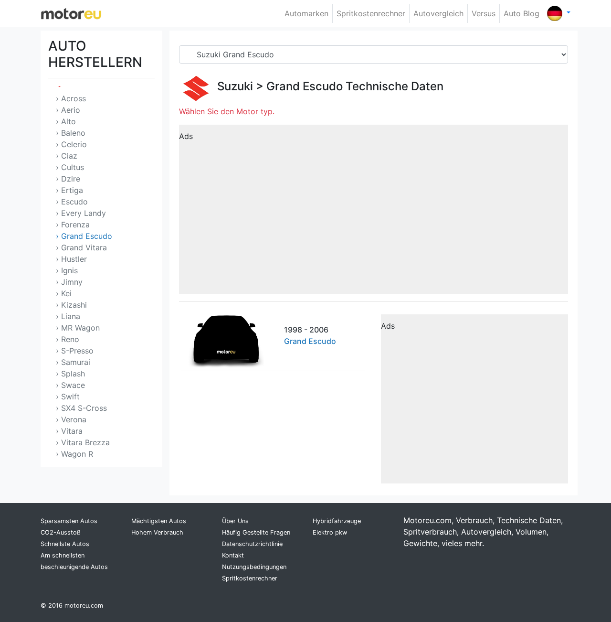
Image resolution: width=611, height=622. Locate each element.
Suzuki (235, 86)
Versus (483, 13)
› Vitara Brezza (83, 442)
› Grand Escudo (84, 236)
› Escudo (72, 201)
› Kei (64, 293)
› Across (71, 98)
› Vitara (69, 431)
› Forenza (73, 224)
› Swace (70, 385)
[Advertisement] (373, 212)
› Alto (66, 121)
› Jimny (69, 282)
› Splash (70, 373)
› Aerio (68, 110)
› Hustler (71, 259)
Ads (186, 136)
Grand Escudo (304, 86)
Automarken (306, 13)
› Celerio (71, 144)
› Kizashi (71, 305)
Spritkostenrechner (371, 13)
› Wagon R (74, 454)
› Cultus (70, 167)
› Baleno (70, 133)
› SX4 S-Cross (81, 408)
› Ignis (67, 270)
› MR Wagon (78, 327)
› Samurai (73, 362)
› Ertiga (69, 190)
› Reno (67, 339)
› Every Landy (81, 213)
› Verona (71, 419)
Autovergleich (438, 13)
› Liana (68, 316)
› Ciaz (66, 156)
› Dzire (68, 178)
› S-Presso (75, 350)
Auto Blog (521, 13)
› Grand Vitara (81, 247)
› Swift (68, 396)
